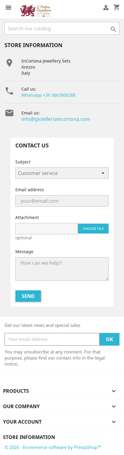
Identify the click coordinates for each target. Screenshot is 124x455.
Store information (29, 437)
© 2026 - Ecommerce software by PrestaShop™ (53, 447)
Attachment (27, 217)
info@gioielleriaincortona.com (55, 119)
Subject (22, 162)
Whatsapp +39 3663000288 (48, 95)
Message (24, 251)
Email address (29, 189)
